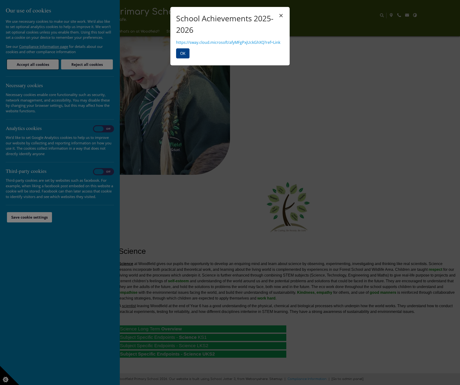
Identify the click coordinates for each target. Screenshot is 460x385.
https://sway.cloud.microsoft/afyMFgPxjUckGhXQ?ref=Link (228, 42)
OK (182, 53)
